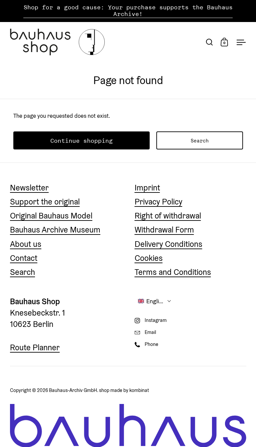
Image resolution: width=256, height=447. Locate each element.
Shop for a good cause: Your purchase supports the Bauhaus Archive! (128, 11)
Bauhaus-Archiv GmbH (73, 390)
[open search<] (209, 41)
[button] (155, 301)
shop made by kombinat (124, 390)
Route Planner (35, 347)
